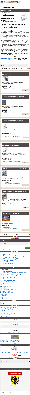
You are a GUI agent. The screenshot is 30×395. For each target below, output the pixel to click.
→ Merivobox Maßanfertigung (11, 274)
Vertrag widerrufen (15, 373)
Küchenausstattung (6, 292)
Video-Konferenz (8, 263)
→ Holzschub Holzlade (8, 277)
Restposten (3, 299)
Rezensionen (15, 333)
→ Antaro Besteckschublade (10, 276)
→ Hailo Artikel (6, 279)
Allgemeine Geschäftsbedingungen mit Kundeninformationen (15, 256)
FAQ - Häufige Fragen (8, 309)
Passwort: (15, 324)
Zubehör (3, 288)
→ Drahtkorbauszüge (8, 282)
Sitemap (3, 310)
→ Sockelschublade (7, 283)
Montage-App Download (9, 307)
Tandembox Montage (8, 313)
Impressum (6, 254)
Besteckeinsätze (6, 286)
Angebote (15, 344)
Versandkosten (17, 88)
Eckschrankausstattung (8, 289)
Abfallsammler (5, 294)
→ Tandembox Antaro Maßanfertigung (13, 273)
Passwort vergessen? (15, 332)
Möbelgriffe (4, 295)
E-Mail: (15, 320)
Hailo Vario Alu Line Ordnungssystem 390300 (15, 168)
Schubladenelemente (8, 285)
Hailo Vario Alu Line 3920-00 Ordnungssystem (15, 213)
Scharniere (3, 297)
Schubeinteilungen (6, 291)
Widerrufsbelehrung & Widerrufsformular (16, 259)
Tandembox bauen (7, 312)
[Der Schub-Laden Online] (12, 2)
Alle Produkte (5, 316)
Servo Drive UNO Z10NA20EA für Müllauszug (15, 352)
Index (4, 265)
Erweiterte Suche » (6, 250)
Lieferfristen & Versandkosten (12, 262)
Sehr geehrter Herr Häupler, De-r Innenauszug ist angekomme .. (10, 341)
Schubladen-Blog (6, 315)
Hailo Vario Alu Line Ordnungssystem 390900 (15, 191)
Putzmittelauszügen (5, 58)
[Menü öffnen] (2, 1)
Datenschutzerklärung (10, 260)
